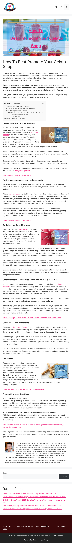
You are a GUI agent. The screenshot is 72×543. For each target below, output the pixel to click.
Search (5, 473)
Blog (49, 526)
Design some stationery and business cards (21, 108)
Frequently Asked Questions (15, 118)
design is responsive (22, 171)
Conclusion (17, 116)
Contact (56, 526)
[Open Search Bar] (61, 7)
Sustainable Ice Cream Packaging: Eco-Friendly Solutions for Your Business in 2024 (34, 497)
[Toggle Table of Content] (42, 103)
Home (5, 526)
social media (23, 229)
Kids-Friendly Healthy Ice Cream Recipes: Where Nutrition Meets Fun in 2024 (32, 506)
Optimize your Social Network (17, 110)
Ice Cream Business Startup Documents (24, 526)
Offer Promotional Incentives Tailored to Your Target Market (27, 113)
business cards (14, 194)
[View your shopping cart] (56, 7)
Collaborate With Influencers (20, 114)
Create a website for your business (17, 106)
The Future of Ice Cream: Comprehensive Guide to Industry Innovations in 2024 (32, 509)
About (43, 526)
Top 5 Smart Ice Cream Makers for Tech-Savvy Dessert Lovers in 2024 (29, 494)
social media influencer (19, 327)
